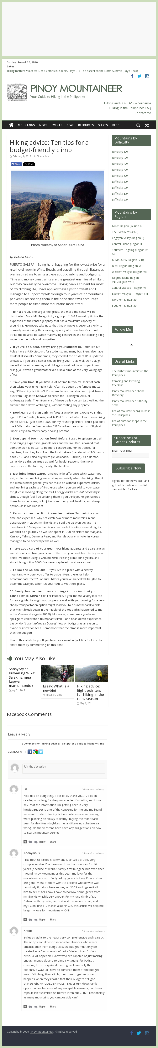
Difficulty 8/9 (120, 193)
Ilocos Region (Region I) (127, 226)
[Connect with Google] (35, 752)
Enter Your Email (122, 450)
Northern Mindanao (124, 299)
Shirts (103, 125)
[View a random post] (147, 125)
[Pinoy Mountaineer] (64, 86)
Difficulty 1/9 (120, 152)
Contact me (143, 113)
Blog (115, 125)
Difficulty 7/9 (120, 187)
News (43, 125)
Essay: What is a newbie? (56, 688)
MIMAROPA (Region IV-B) (128, 260)
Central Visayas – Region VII (129, 287)
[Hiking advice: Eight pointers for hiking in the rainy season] (91, 667)
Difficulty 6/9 (120, 181)
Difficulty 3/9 (120, 164)
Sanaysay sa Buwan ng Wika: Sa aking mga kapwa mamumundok (22, 677)
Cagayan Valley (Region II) (128, 238)
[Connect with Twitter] (40, 752)
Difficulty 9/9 (120, 199)
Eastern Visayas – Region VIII (130, 293)
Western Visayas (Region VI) (129, 272)
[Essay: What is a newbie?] (57, 667)
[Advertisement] (78, 29)
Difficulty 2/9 (120, 158)
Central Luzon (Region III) (128, 244)
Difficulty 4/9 (120, 170)
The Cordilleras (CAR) (125, 232)
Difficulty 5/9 (120, 175)
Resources (86, 125)
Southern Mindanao (124, 305)
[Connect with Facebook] (30, 752)
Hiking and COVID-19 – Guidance (127, 103)
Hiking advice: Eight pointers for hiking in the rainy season (90, 692)
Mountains (26, 125)
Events (57, 125)
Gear (70, 125)
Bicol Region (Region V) (126, 266)
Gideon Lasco (43, 156)
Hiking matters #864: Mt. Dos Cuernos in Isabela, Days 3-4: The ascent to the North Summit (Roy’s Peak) (72, 71)
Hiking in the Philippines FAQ (130, 108)
